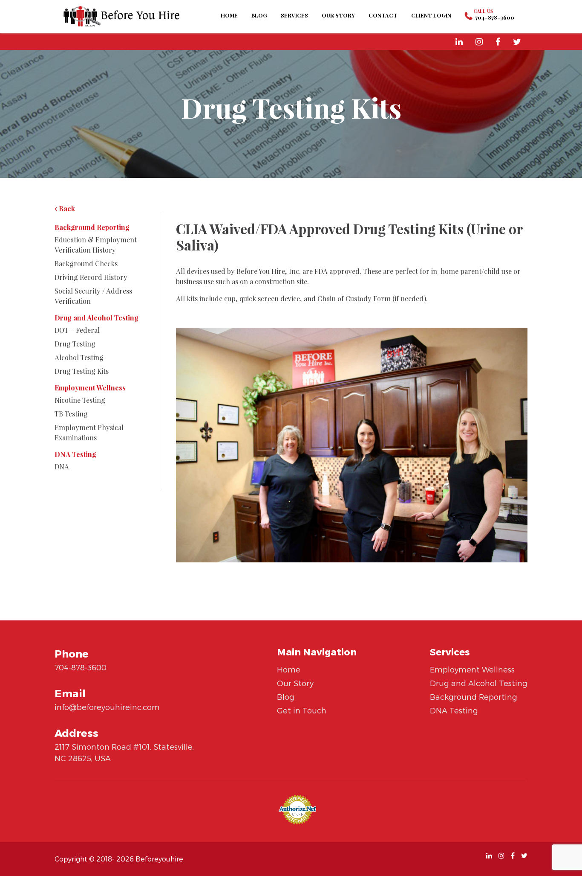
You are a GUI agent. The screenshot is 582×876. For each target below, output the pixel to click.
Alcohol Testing (79, 357)
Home (229, 15)
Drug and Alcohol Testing (96, 317)
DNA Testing (75, 454)
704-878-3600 (494, 17)
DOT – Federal (77, 330)
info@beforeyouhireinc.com (107, 706)
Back (66, 208)
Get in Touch (301, 710)
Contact (383, 15)
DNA (62, 466)
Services (294, 15)
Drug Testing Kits (82, 371)
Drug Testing (75, 343)
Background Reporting (92, 227)
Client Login (431, 15)
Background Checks (86, 263)
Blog (259, 15)
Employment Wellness (90, 387)
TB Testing (71, 413)
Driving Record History (91, 277)
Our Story (338, 15)
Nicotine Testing (80, 400)
